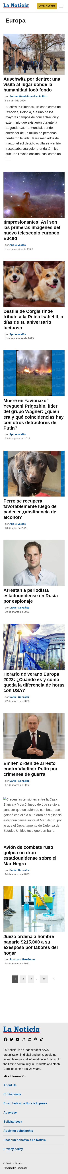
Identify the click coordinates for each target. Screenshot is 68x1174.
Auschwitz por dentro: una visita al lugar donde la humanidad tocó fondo (31, 84)
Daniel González (19, 607)
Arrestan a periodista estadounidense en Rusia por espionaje (30, 596)
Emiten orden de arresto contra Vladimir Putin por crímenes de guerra (30, 769)
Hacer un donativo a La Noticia (24, 1140)
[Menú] (62, 6)
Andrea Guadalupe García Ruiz (28, 96)
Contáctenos (12, 1094)
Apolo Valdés (17, 244)
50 (44, 978)
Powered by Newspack (15, 1168)
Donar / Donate (47, 6)
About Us (10, 1085)
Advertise (10, 1112)
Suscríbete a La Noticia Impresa (25, 1103)
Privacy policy (13, 1149)
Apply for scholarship (18, 1130)
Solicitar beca (12, 1121)
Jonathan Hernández (22, 959)
